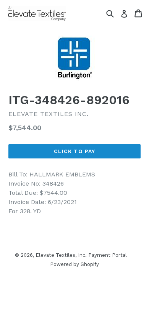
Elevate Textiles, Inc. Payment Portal (81, 255)
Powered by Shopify (74, 264)
